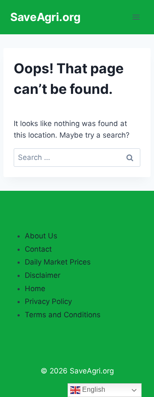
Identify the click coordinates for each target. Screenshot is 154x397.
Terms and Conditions (63, 314)
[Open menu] (136, 17)
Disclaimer (42, 275)
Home (35, 288)
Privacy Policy (48, 301)
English (92, 389)
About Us (41, 236)
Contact (38, 249)
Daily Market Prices (58, 262)
